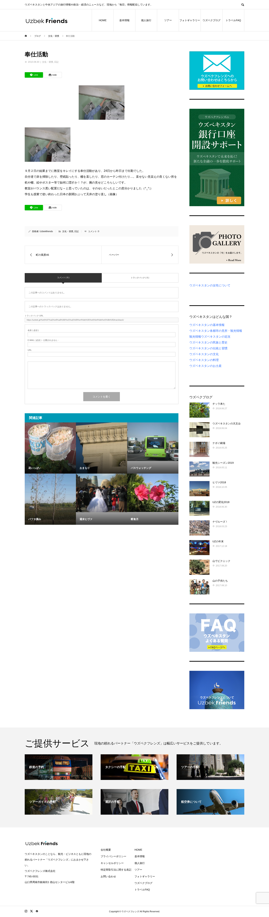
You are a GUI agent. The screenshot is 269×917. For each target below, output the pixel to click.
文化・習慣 (47, 62)
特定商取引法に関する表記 (116, 869)
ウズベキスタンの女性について (209, 285)
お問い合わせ (108, 876)
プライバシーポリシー (113, 856)
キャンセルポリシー (112, 863)
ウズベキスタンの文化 (204, 354)
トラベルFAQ (233, 20)
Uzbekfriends (46, 231)
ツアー (168, 20)
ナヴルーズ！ (220, 521)
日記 (56, 62)
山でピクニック (221, 560)
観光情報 (195, 336)
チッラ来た (218, 403)
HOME (103, 20)
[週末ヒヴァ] (101, 493)
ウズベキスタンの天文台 (226, 423)
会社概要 (106, 849)
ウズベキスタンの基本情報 (207, 324)
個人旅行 (146, 20)
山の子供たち (220, 580)
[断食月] (152, 493)
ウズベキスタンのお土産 (205, 365)
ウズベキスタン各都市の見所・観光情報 (215, 330)
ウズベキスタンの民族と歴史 (208, 342)
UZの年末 (218, 541)
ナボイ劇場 (218, 443)
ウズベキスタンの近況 (215, 336)
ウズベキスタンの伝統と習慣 (208, 348)
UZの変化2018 (220, 502)
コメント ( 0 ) (63, 277)
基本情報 (124, 20)
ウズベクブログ (212, 20)
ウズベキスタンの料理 (204, 360)
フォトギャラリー (190, 20)
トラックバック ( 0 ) (140, 278)
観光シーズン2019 (223, 462)
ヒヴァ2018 (219, 482)
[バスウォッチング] (152, 441)
